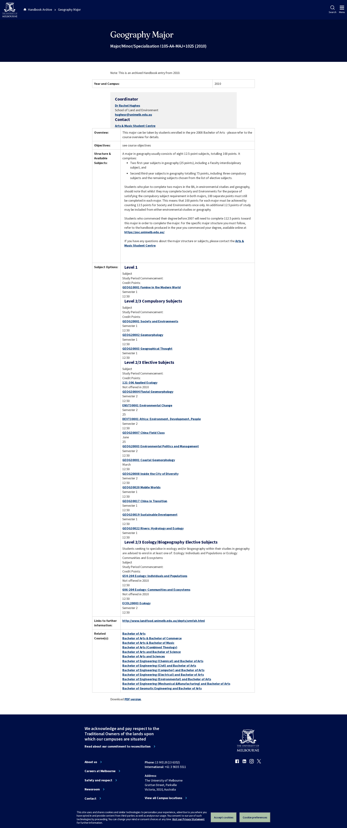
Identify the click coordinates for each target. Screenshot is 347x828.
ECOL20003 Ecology (136, 603)
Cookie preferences (255, 817)
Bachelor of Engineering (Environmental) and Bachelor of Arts (166, 679)
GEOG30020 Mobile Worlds (141, 487)
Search (332, 12)
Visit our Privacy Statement (188, 819)
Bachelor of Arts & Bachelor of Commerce (152, 638)
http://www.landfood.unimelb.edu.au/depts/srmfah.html (163, 621)
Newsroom (92, 789)
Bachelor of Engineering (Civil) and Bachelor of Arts (159, 665)
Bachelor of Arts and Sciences (143, 656)
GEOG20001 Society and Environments (150, 321)
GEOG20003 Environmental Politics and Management (160, 446)
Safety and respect (98, 780)
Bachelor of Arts (133, 633)
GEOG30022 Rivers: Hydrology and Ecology (153, 528)
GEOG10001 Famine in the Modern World (151, 287)
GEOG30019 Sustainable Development (149, 514)
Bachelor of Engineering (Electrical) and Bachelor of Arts (163, 674)
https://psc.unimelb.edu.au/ (144, 232)
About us (91, 762)
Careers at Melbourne (100, 771)
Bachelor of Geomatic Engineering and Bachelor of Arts (162, 688)
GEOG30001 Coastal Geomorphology (148, 460)
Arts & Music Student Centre (135, 126)
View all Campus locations (163, 798)
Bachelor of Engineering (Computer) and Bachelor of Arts (163, 670)
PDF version (133, 699)
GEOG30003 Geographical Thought (147, 348)
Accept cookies (223, 817)
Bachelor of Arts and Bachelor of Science (151, 652)
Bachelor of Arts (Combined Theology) (149, 647)
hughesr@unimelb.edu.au (133, 114)
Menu (342, 12)
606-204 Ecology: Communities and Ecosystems (156, 590)
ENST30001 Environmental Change (147, 405)
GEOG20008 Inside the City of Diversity (150, 474)
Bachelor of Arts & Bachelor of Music (148, 643)
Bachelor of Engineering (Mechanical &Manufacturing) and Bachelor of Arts (176, 684)
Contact (90, 799)
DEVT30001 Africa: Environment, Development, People (161, 419)
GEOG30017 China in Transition (144, 501)
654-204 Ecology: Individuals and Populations (154, 576)
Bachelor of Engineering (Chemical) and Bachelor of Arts (162, 661)
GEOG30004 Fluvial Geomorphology (147, 391)
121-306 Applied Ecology (139, 382)
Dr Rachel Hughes (127, 105)
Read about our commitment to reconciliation (118, 746)
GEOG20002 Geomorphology (142, 335)
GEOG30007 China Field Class (143, 433)
